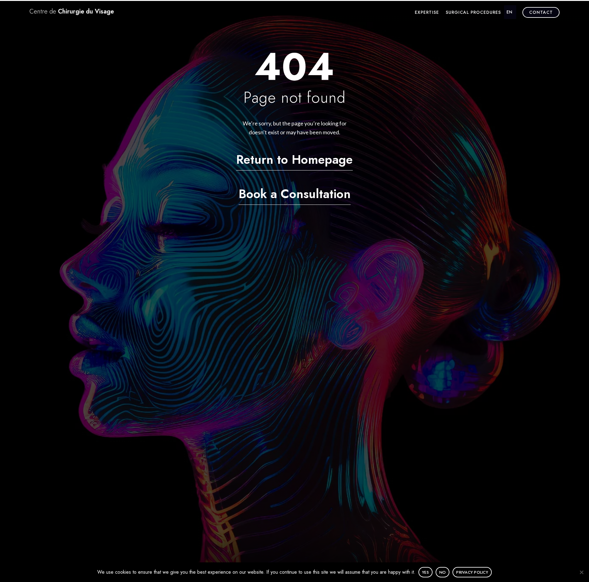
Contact (541, 12)
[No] (581, 572)
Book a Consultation (295, 194)
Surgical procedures (473, 12)
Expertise (427, 12)
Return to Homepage (294, 159)
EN (509, 12)
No (442, 572)
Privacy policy (472, 572)
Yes (425, 572)
